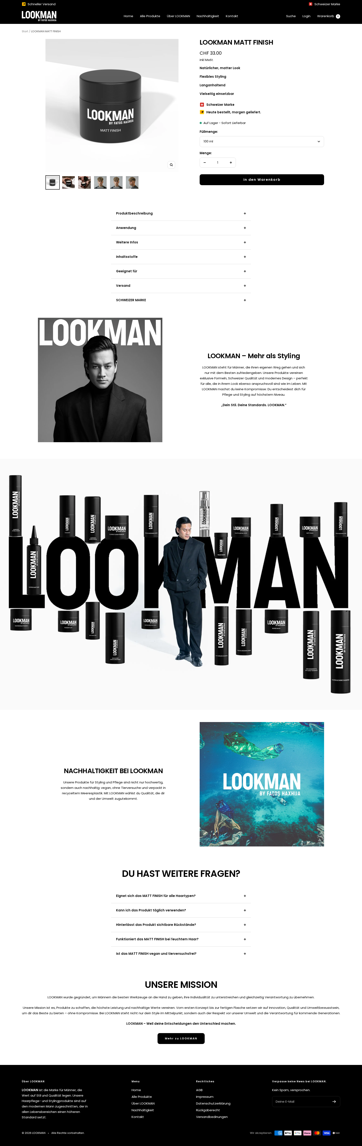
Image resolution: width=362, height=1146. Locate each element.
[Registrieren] (334, 1101)
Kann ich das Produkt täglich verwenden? (151, 910)
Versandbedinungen (212, 1117)
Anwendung (126, 228)
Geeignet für (126, 271)
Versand (123, 285)
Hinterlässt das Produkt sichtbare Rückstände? (156, 924)
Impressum (204, 1096)
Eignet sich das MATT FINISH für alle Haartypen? (156, 896)
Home (128, 16)
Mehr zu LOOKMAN (181, 1038)
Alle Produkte (150, 16)
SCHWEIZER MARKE (131, 300)
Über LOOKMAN (178, 16)
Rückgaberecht (208, 1110)
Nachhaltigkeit (208, 16)
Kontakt (232, 16)
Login (306, 16)
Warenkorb (328, 16)
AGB (199, 1090)
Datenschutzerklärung (213, 1103)
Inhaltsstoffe (127, 257)
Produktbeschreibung (134, 213)
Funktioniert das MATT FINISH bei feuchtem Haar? (157, 939)
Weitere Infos (127, 242)
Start (25, 31)
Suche (291, 16)
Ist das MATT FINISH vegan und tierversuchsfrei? (156, 953)
